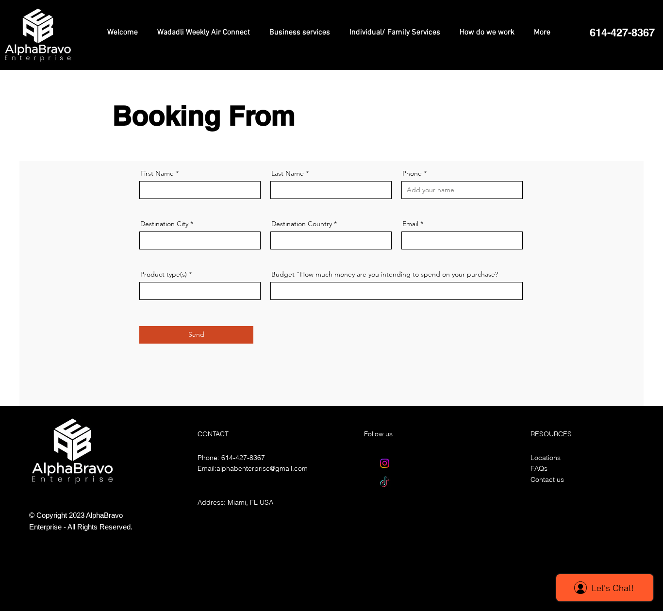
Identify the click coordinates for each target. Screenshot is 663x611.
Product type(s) (163, 274)
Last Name (287, 173)
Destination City (164, 223)
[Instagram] (385, 463)
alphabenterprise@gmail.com (262, 468)
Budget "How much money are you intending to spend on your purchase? (384, 274)
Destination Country (301, 223)
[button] (622, 32)
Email (410, 223)
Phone (412, 173)
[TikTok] (385, 483)
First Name (157, 173)
